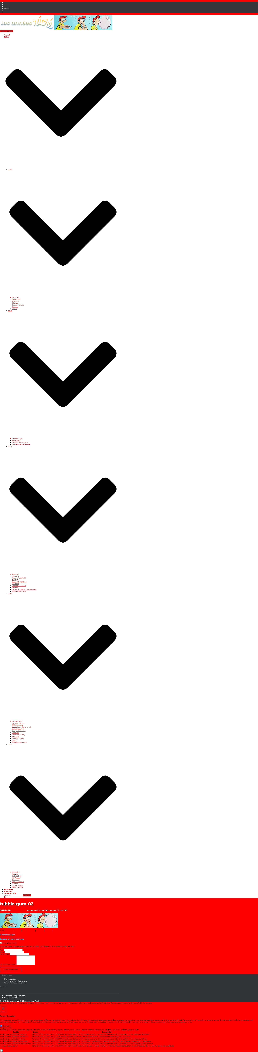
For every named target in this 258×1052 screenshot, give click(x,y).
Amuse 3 (15, 737)
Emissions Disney (18, 735)
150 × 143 (8, 931)
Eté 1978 (15, 576)
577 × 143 (57, 931)
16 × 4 (24, 931)
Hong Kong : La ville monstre (15, 981)
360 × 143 (48, 931)
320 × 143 (31, 931)
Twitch (6, 8)
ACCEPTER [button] (18, 1005)
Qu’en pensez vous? (8, 964)
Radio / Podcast (18, 882)
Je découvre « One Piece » (14, 983)
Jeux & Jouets (17, 886)
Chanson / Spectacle (20, 442)
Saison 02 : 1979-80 (19, 582)
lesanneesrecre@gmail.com (15, 996)
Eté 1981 (15, 588)
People (15, 874)
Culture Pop (16, 876)
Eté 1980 (15, 584)
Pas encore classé (19, 591)
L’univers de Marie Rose (21, 444)
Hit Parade (16, 878)
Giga (13, 740)
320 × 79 (17, 931)
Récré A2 (15, 574)
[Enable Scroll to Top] (1, 1050)
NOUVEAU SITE (10, 893)
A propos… (8, 891)
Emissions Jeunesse (19, 742)
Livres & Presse (17, 887)
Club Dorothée (18, 738)
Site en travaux (10, 979)
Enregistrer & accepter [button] (9, 1048)
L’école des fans (18, 729)
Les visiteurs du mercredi (21, 727)
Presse (14, 309)
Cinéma (15, 307)
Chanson (15, 303)
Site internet (5, 954)
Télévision (15, 301)
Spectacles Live (18, 305)
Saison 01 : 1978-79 (19, 578)
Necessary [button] (4, 1024)
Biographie (16, 299)
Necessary (6, 1026)
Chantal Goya (17, 439)
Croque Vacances (18, 731)
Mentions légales (10, 998)
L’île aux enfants (18, 723)
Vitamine (15, 733)
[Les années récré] (56, 29)
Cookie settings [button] (7, 1005)
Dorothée (16, 297)
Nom (2, 950)
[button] (61, 167)
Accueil (7, 35)
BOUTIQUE (8, 889)
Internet (15, 884)
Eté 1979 (15, 580)
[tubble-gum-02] (29, 927)
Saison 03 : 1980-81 (19, 586)
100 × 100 (40, 931)
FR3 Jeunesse (17, 725)
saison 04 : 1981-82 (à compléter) (24, 590)
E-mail (2, 952)
